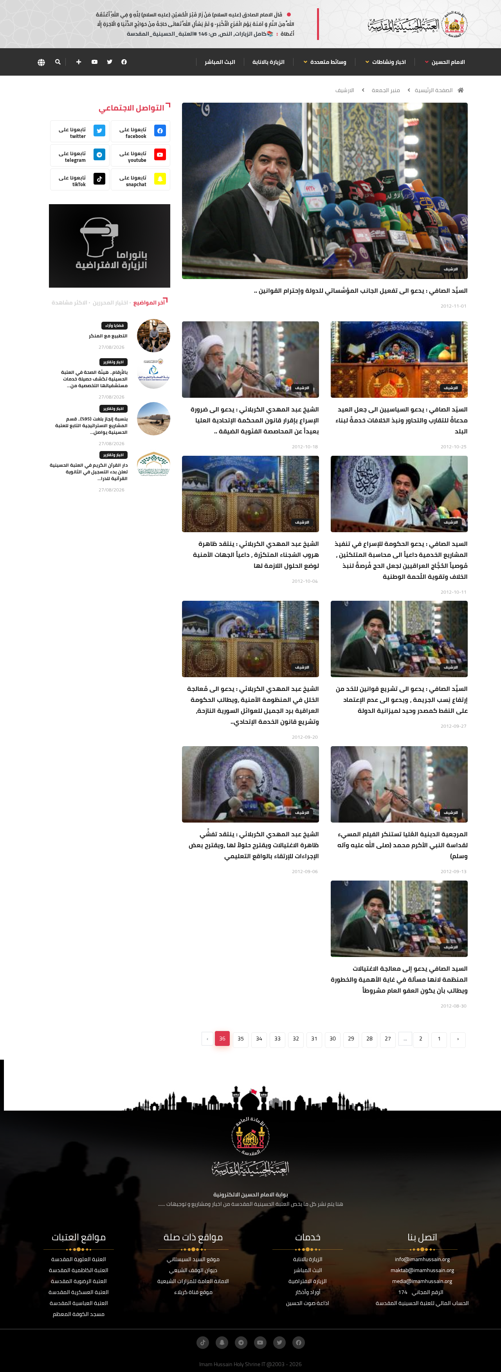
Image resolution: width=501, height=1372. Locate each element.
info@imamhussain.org (422, 1259)
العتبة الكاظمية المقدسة (78, 1270)
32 (296, 1038)
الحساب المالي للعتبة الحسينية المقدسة (422, 1303)
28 (369, 1038)
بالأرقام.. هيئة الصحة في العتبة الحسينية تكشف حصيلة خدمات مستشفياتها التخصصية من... (94, 379)
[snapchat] (222, 1342)
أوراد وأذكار (308, 1292)
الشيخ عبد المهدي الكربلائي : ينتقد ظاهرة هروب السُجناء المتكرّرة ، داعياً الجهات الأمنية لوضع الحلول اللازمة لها (256, 554)
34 (259, 1038)
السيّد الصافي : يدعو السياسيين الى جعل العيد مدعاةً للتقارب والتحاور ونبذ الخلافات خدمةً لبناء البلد (401, 420)
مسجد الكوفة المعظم (79, 1314)
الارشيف (344, 90)
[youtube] (95, 62)
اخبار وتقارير (113, 362)
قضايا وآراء (114, 325)
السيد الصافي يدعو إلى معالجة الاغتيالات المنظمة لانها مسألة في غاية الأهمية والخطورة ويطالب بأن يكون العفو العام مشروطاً (399, 979)
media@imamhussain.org (422, 1281)
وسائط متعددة (327, 62)
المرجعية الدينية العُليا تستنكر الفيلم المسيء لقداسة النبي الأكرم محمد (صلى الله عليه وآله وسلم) (402, 845)
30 (333, 1038)
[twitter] (109, 62)
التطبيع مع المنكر (108, 335)
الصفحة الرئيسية (434, 90)
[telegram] (241, 1342)
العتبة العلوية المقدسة (78, 1259)
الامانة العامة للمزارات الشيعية (193, 1281)
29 (351, 1038)
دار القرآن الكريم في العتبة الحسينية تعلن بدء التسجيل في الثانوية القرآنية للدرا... (89, 471)
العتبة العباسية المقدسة (79, 1303)
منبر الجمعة (386, 90)
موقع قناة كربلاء (193, 1292)
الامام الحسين (448, 62)
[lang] (41, 62)
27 (388, 1038)
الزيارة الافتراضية (307, 1281)
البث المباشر (220, 62)
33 (277, 1038)
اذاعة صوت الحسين (307, 1303)
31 (314, 1038)
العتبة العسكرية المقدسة (79, 1292)
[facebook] (124, 62)
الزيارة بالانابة (268, 62)
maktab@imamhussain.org (422, 1270)
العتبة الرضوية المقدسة (79, 1281)
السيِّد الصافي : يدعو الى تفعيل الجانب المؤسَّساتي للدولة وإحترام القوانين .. (361, 290)
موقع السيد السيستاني (193, 1259)
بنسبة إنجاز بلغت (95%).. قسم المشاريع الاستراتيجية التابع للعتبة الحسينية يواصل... (91, 425)
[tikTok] (202, 1342)
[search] (57, 62)
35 (241, 1038)
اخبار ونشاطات (388, 62)
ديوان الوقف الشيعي (193, 1270)
